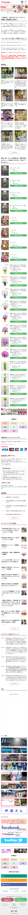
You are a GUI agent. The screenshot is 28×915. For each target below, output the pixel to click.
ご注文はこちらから (18, 173)
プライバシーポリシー (5, 905)
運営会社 (14, 904)
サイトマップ (23, 905)
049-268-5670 (4, 486)
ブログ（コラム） (5, 904)
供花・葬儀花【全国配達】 (14, 907)
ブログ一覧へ (14, 628)
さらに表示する (14, 152)
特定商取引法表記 (22, 904)
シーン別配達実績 (23, 891)
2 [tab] (15, 14)
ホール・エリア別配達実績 (14, 891)
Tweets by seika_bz (14, 694)
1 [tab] (13, 14)
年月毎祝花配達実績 (5, 891)
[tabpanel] (14, 9)
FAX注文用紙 (14, 905)
